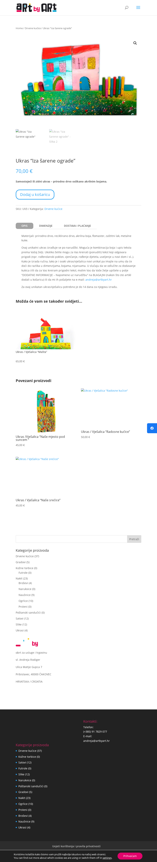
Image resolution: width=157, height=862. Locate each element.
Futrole (23, 572)
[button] (135, 43)
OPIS (24, 226)
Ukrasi (20, 630)
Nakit (19, 578)
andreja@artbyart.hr (98, 279)
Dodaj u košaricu (35, 194)
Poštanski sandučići (28, 612)
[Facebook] (152, 428)
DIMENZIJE (45, 226)
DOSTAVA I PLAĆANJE (77, 226)
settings (107, 858)
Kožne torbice (24, 568)
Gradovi (21, 562)
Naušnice (25, 595)
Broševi (23, 583)
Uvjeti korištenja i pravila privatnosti (76, 846)
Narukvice (25, 589)
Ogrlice (23, 601)
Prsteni (23, 606)
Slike (19, 624)
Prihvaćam (130, 856)
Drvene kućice (33, 28)
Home (19, 28)
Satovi (19, 618)
